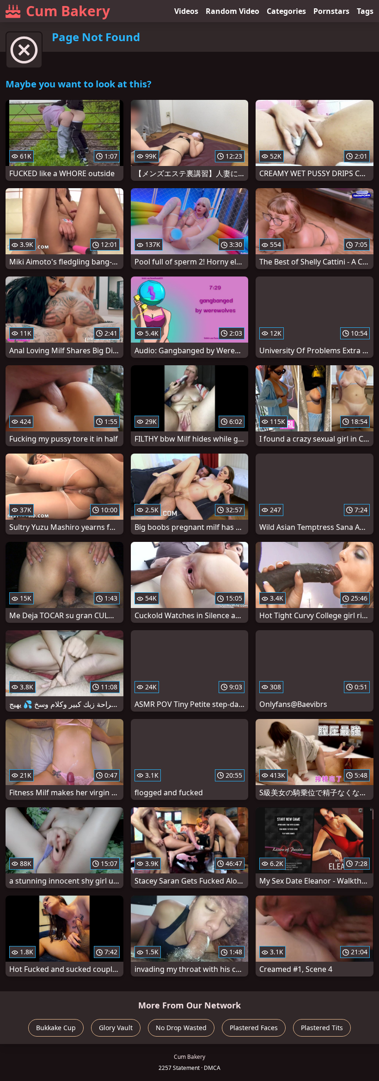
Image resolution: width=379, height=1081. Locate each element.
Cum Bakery (68, 10)
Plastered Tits (322, 1027)
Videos (186, 11)
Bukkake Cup (56, 1027)
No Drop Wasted (181, 1027)
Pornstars (331, 11)
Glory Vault (116, 1027)
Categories (286, 11)
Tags (365, 11)
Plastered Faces (254, 1027)
